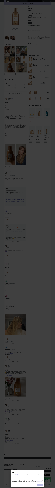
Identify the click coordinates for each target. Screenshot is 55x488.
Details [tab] (27, 474)
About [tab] (38, 474)
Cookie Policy (40, 481)
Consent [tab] (16, 474)
